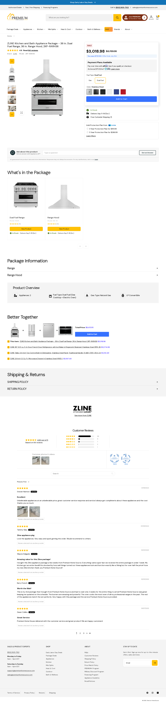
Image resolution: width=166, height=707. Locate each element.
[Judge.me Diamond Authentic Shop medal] (114, 458)
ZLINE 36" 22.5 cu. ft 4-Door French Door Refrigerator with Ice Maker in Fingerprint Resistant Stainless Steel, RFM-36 (55, 347)
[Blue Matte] (116, 91)
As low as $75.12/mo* (104, 69)
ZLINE (15, 54)
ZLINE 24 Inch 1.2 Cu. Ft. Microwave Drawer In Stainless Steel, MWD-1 (36, 358)
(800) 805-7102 (13, 652)
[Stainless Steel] (89, 91)
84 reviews (33, 50)
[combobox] (83, 17)
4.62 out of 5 (42, 440)
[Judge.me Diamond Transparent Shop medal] (125, 458)
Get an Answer (147, 153)
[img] (22, 488)
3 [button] (83, 633)
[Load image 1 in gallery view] (12, 69)
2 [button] (80, 633)
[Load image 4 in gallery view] (12, 99)
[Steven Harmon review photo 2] (34, 511)
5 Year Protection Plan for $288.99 (103, 132)
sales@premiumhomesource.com (145, 7)
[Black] (96, 91)
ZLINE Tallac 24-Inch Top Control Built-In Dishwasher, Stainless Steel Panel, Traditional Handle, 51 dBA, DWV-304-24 (55, 353)
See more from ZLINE (83, 415)
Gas (90, 80)
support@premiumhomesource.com (21, 671)
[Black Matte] (102, 91)
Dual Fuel (100, 80)
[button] (157, 17)
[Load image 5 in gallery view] (12, 109)
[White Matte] (109, 91)
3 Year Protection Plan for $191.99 (103, 129)
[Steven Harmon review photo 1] (22, 511)
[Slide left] (12, 61)
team (96, 159)
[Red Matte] (123, 91)
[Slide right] (12, 114)
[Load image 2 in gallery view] (12, 79)
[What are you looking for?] (117, 17)
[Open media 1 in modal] (46, 88)
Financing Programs (50, 7)
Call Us (119, 7)
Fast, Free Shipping (33, 7)
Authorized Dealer (15, 7)
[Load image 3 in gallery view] (12, 89)
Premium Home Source (153, 700)
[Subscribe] (155, 663)
